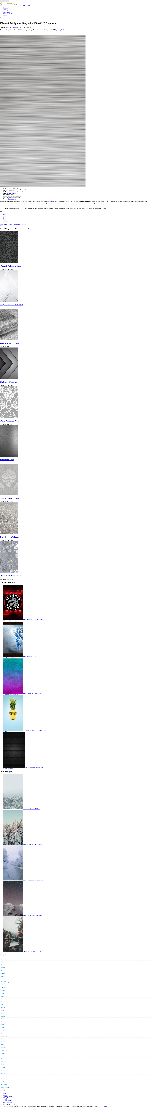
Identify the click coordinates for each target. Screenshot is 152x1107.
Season (3, 1073)
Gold (2, 1030)
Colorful (3, 990)
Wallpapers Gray (7, 460)
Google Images (12, 199)
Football (3, 1021)
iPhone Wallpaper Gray (9, 421)
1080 (4, 214)
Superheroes (4, 1084)
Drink (2, 1004)
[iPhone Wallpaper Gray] (9, 417)
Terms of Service (7, 13)
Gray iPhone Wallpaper (9, 537)
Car (2, 984)
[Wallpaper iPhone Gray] (9, 378)
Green (2, 1033)
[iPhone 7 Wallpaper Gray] (9, 262)
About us (5, 8)
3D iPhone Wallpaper (25, 5)
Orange (3, 1059)
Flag (2, 1013)
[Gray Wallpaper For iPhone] (9, 301)
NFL (2, 1056)
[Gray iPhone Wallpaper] (9, 533)
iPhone (5, 220)
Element (3, 1007)
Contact (5, 9)
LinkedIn (20, 224)
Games (3, 1027)
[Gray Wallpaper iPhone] (9, 495)
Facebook (6, 224)
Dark (2, 999)
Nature (3, 1053)
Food (2, 1019)
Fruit (2, 1024)
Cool (2, 993)
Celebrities (3, 987)
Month (3, 1044)
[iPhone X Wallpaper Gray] (9, 572)
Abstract (3, 962)
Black (2, 976)
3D (2, 959)
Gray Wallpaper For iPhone (11, 305)
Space (2, 1079)
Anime (3, 967)
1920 (4, 216)
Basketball (3, 973)
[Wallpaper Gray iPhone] (9, 340)
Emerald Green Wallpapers (11, 694)
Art (2, 970)
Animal (3, 964)
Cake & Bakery (5, 982)
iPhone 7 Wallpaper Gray (10, 266)
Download (2, 226)
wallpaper (50, 201)
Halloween (4, 1036)
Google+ (16, 224)
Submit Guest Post (7, 1100)
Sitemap (5, 15)
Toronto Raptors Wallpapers (12, 620)
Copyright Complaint (8, 10)
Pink (2, 1061)
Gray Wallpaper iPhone (9, 498)
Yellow (3, 1090)
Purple (2, 1064)
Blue (2, 979)
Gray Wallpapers (13, 27)
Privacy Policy (6, 12)
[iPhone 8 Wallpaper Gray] (76, 111)
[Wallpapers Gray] (9, 456)
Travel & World (5, 1087)
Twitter (2, 224)
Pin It (24, 224)
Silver (2, 1076)
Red (2, 1070)
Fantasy (3, 1010)
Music (2, 1050)
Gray (4, 219)
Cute (6, 731)
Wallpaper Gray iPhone (9, 343)
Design (3, 1001)
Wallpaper (5, 221)
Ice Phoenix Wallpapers (10, 657)
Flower (3, 1016)
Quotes (3, 1067)
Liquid (3, 1041)
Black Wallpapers (9, 768)
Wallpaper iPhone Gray (9, 382)
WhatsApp (11, 224)
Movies (3, 1047)
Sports (2, 1081)
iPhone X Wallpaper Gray (10, 576)
